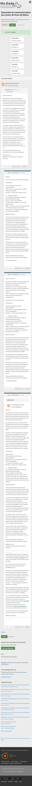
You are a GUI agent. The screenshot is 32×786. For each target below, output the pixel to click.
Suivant (9, 677)
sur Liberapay (12, 771)
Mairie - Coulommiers (17, 19)
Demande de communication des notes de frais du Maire (15, 689)
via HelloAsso (20, 771)
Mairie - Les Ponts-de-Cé (6, 691)
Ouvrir (8, 85)
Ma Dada (11, 5)
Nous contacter (14, 761)
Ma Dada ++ (4, 662)
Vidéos (16, 781)
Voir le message (14, 85)
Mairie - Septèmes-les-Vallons (7, 728)
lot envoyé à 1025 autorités (10, 21)
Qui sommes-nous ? (5, 761)
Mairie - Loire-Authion (5, 696)
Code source (4, 781)
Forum (20, 781)
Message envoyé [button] (9, 89)
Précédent (3, 677)
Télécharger (18, 407)
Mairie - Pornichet (5, 705)
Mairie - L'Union (4, 700)
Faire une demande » (8, 648)
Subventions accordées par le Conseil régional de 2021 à (15, 685)
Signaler (24, 166)
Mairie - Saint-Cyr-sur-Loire (7, 714)
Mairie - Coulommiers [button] (13, 172)
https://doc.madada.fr (19, 606)
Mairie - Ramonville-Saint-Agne (8, 709)
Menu (30, 1)
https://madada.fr (20, 557)
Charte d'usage (23, 761)
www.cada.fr (26, 601)
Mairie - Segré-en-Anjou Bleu (7, 719)
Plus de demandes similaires (6, 730)
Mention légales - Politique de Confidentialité (11, 763)
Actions (4, 24)
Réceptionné (9, 91)
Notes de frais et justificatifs (8, 721)
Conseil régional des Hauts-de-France (9, 686)
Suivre (12, 25)
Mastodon (10, 781)
